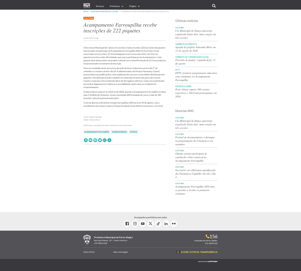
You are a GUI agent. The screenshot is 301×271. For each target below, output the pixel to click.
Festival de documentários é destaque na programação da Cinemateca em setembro (195, 140)
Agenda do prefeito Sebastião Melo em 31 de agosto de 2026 (195, 48)
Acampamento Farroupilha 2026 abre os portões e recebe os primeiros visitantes (195, 190)
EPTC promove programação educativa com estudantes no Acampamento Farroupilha (196, 76)
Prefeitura (115, 6)
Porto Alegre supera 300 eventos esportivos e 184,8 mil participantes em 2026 (196, 93)
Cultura (88, 18)
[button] (213, 5)
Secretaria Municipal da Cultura (104, 11)
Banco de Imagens (120, 252)
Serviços (100, 6)
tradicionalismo (119, 131)
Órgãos (133, 6)
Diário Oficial (88, 252)
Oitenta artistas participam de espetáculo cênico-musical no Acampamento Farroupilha (191, 157)
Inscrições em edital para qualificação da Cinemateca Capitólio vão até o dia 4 (195, 173)
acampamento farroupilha (96, 131)
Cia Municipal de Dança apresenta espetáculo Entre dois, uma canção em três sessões (195, 34)
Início (85, 11)
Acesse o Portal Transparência (199, 252)
